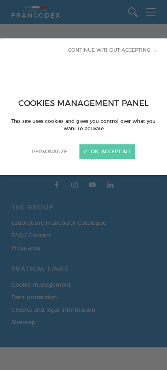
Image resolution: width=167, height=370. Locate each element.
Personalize (49, 151)
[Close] (83, 185)
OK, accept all (110, 151)
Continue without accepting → (112, 50)
